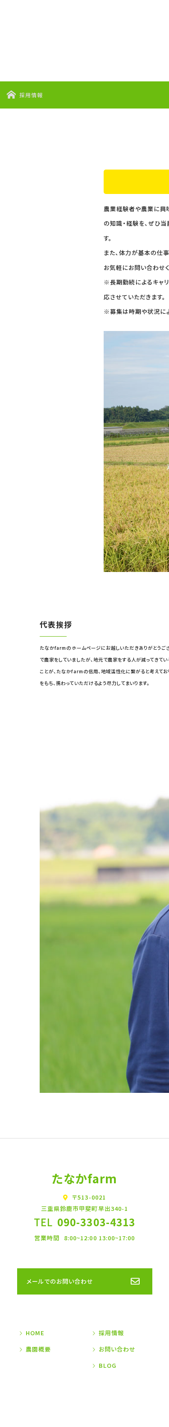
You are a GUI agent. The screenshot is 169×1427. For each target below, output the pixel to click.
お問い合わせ (117, 1349)
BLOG (107, 1365)
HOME (35, 1332)
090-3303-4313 (96, 1221)
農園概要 (38, 1349)
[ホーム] (3, 84)
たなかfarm (88, 1384)
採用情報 (111, 1332)
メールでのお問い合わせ (60, 1281)
